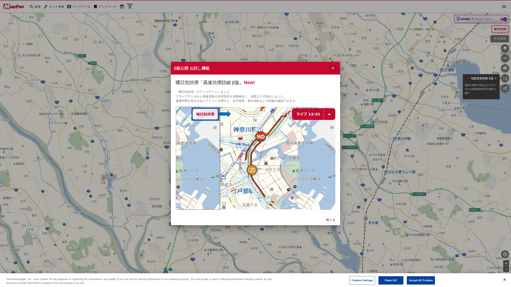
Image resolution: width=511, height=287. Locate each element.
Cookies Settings (362, 280)
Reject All (391, 280)
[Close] (504, 279)
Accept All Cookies (421, 280)
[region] (255, 280)
